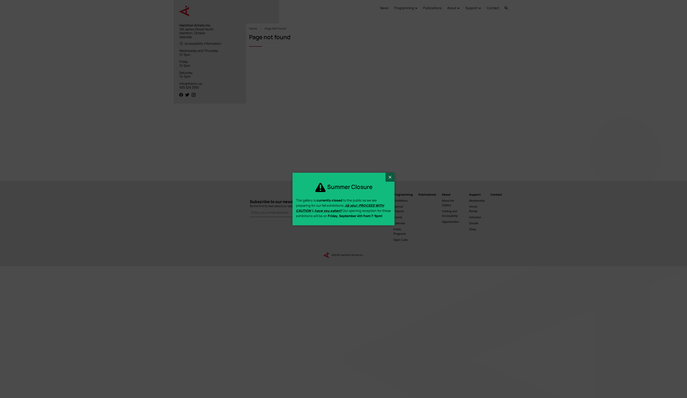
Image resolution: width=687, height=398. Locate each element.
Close (390, 177)
